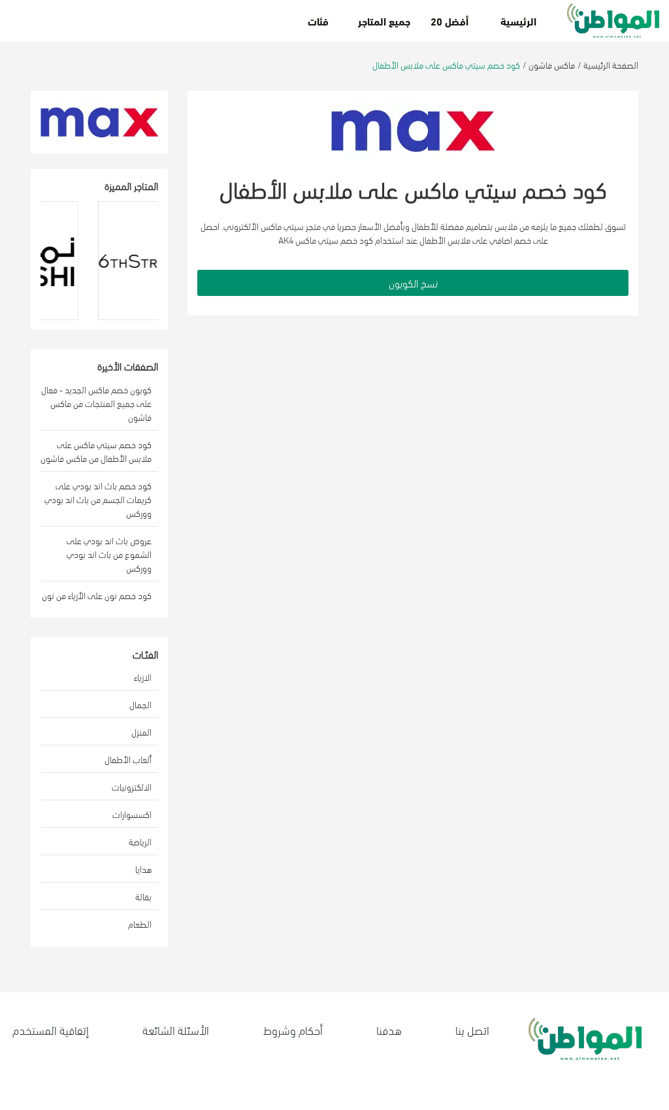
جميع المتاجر (384, 20)
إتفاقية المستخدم (50, 1029)
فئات (318, 20)
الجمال (140, 704)
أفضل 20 (449, 20)
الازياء (143, 676)
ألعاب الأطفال (128, 759)
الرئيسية (518, 20)
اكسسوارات (132, 814)
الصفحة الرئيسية (610, 64)
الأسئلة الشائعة (175, 1029)
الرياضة (140, 841)
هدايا (143, 868)
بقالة (143, 896)
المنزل (141, 731)
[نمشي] (60, 260)
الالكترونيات (132, 786)
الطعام (140, 923)
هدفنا (389, 1029)
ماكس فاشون (552, 64)
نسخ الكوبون (413, 282)
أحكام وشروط (293, 1029)
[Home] (613, 20)
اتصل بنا (472, 1029)
